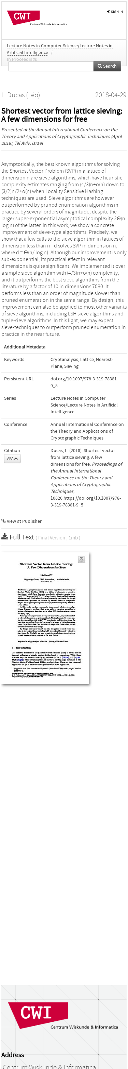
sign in (116, 12)
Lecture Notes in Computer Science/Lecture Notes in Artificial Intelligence (84, 405)
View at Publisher (24, 521)
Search (109, 66)
